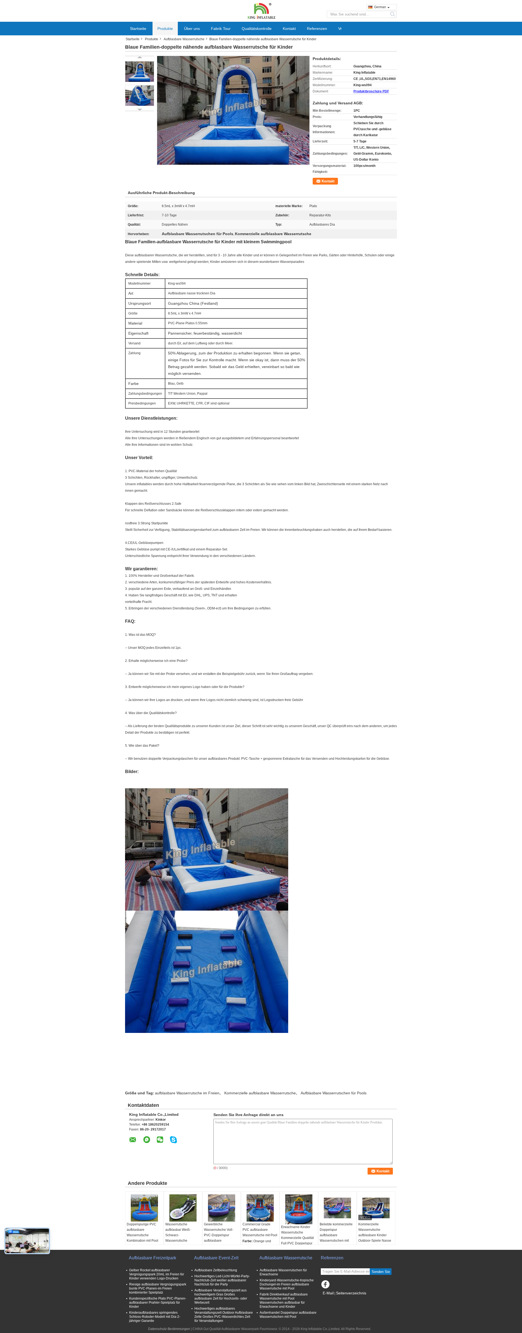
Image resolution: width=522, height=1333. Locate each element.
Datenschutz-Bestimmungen (169, 1329)
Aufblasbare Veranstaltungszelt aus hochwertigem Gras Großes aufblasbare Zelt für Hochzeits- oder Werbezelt (220, 1296)
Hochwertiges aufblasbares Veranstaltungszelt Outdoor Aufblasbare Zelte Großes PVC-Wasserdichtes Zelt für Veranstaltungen (223, 1315)
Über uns (192, 28)
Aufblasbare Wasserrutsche (184, 39)
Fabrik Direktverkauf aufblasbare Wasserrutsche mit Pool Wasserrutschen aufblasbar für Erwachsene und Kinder (284, 1300)
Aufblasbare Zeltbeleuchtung (215, 1270)
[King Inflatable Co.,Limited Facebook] (326, 1285)
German (380, 7)
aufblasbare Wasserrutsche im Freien (187, 1093)
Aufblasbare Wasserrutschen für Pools (333, 1093)
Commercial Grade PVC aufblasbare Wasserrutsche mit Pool (260, 1229)
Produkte (165, 28)
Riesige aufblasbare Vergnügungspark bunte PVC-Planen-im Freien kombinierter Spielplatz (157, 1288)
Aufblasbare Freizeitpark (152, 1258)
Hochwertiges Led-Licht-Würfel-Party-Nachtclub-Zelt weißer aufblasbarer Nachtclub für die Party (222, 1280)
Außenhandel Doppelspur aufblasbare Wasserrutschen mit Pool (288, 1315)
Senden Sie (381, 1272)
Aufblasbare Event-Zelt (216, 1258)
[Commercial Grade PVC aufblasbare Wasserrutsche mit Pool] (260, 1208)
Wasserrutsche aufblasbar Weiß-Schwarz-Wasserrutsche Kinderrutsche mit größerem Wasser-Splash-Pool (179, 1240)
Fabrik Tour (221, 28)
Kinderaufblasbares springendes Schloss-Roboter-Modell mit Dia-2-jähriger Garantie (154, 1317)
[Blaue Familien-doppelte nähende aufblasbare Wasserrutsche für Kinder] (139, 71)
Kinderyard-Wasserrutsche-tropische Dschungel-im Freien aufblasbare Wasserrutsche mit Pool (287, 1284)
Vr (340, 28)
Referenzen (317, 28)
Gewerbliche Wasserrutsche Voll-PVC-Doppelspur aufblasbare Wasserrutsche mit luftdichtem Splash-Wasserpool (218, 1240)
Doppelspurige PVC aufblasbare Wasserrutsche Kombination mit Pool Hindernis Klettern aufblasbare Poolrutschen (142, 1240)
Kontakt (289, 28)
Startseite (138, 28)
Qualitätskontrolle (257, 28)
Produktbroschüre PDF (371, 91)
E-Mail (328, 1293)
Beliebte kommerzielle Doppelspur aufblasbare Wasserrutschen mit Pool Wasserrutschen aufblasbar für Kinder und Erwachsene (336, 1240)
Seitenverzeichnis (351, 1293)
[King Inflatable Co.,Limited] (261, 11)
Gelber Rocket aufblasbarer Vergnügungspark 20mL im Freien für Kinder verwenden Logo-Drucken (156, 1274)
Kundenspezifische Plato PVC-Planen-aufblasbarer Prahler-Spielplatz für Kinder (157, 1303)
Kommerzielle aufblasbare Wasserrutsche (260, 1093)
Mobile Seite (333, 1300)
